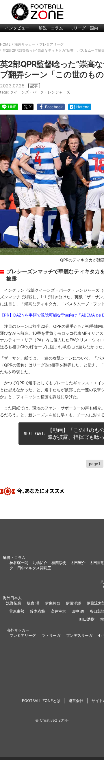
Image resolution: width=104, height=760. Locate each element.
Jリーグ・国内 (84, 27)
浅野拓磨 (13, 603)
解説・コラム (51, 27)
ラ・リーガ (51, 635)
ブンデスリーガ (79, 635)
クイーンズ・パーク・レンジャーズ (40, 92)
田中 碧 (78, 611)
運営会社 (75, 700)
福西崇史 (58, 562)
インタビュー (17, 27)
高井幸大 (58, 611)
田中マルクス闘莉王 (34, 568)
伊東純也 (52, 603)
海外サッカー (18, 630)
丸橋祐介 (39, 562)
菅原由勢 (16, 611)
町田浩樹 (86, 619)
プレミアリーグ (23, 635)
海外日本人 (12, 598)
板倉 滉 (33, 603)
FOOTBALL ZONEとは (41, 700)
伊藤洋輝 (73, 603)
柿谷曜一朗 (19, 562)
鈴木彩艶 (37, 611)
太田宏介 (78, 562)
